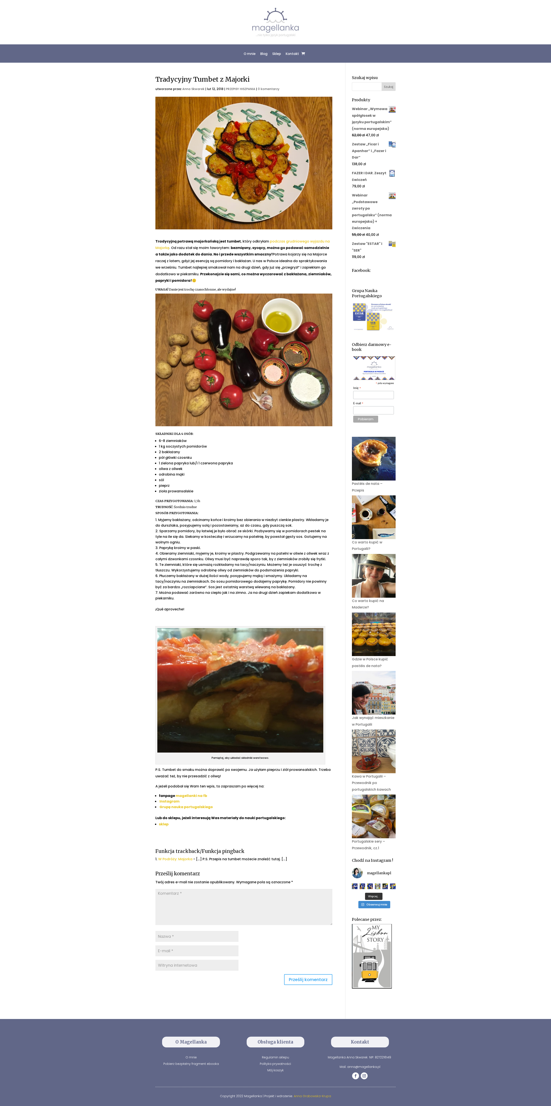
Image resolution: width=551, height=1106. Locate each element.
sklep (164, 824)
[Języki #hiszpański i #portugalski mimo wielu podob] (378, 886)
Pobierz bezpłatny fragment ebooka (191, 1064)
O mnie (249, 53)
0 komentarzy (268, 89)
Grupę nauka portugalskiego (186, 806)
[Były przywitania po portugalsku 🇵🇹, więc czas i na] (362, 886)
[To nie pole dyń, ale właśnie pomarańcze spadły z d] (385, 886)
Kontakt (292, 53)
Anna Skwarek (193, 89)
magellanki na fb (191, 795)
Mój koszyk (275, 1070)
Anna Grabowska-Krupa (312, 1096)
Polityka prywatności (275, 1064)
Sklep (276, 53)
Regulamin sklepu (275, 1057)
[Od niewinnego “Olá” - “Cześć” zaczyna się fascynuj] (370, 886)
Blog (264, 53)
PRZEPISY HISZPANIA (240, 89)
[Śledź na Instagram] (364, 1075)
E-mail (358, 404)
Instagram (169, 801)
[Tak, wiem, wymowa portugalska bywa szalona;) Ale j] (354, 886)
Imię (357, 388)
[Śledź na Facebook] (355, 1075)
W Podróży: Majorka (175, 859)
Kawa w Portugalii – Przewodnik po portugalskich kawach (371, 783)
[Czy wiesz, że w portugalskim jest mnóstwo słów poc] (393, 886)
